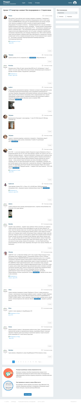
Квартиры (69, 16)
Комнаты (61, 16)
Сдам (23, 3)
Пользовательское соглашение (26, 401)
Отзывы (37, 3)
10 (36, 362)
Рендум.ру (73, 401)
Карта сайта (41, 401)
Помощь (13, 401)
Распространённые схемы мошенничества (28, 369)
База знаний (28, 394)
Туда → (40, 362)
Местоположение (62, 10)
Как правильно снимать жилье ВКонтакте (28, 382)
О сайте (7, 401)
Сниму (30, 3)
